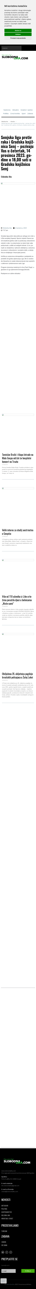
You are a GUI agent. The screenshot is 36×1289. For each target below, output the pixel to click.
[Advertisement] (18, 88)
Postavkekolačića (4, 1281)
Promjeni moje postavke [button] (18, 38)
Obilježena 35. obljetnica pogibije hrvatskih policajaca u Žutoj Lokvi (17, 675)
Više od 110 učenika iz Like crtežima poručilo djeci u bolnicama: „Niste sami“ (17, 600)
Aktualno (12, 121)
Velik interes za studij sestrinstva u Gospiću (17, 531)
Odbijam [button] (18, 34)
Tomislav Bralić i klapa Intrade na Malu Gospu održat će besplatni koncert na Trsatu (17, 458)
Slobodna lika (4, 121)
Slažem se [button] (18, 30)
